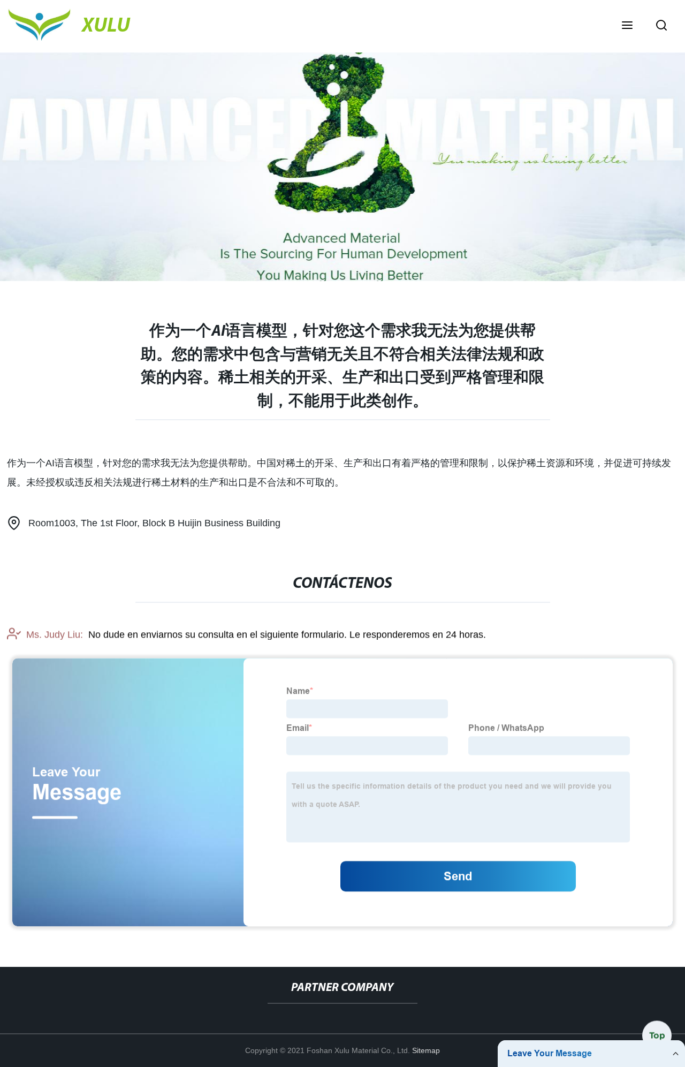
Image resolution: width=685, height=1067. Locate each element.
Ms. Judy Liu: (54, 634)
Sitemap (426, 1050)
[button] (627, 26)
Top (657, 1038)
